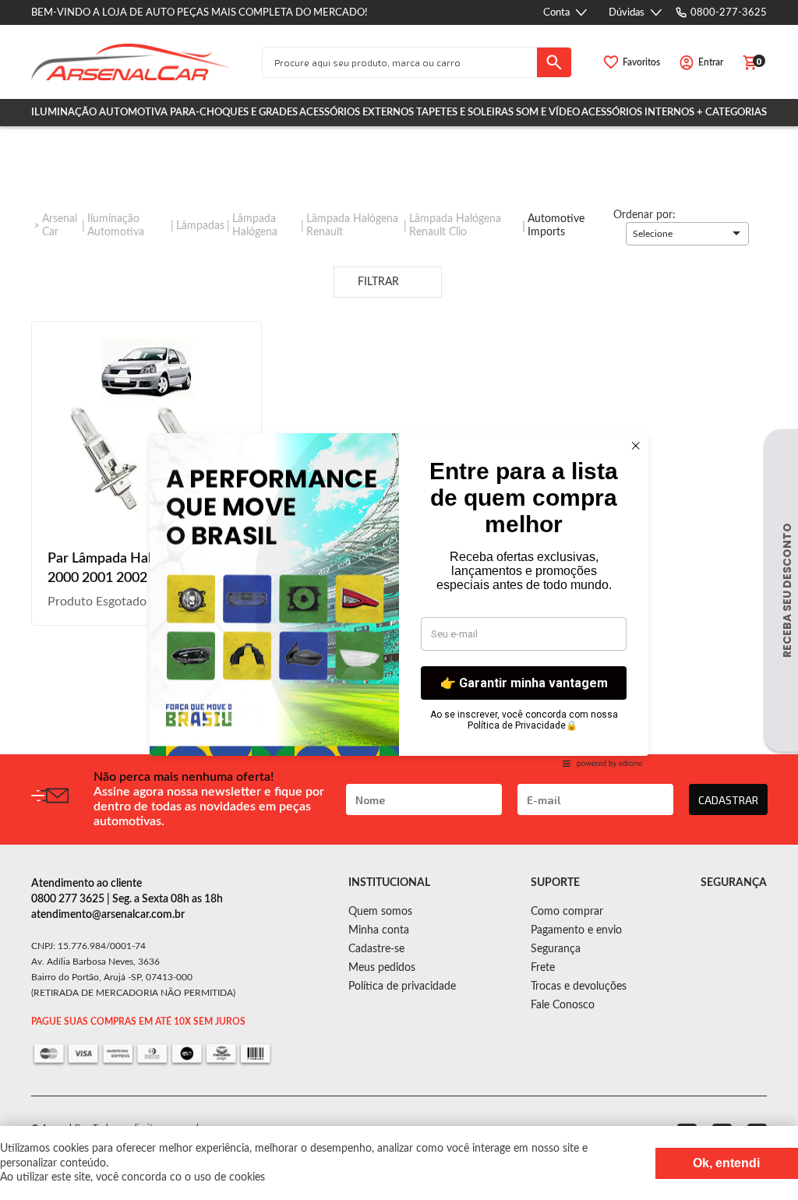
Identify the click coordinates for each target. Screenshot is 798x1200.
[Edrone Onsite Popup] (399, 600)
